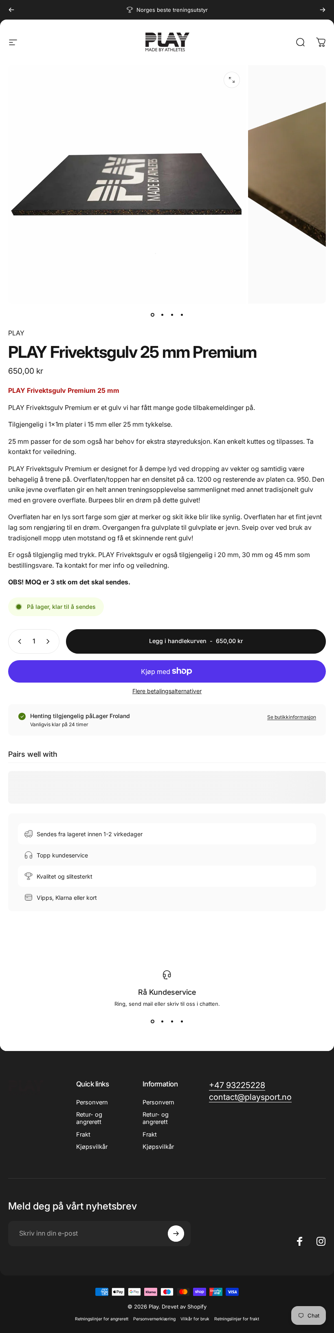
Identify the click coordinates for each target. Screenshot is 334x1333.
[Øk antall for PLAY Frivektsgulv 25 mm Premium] (49, 641)
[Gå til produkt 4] (182, 315)
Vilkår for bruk (194, 1319)
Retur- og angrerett (89, 1118)
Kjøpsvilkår (92, 1146)
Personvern (92, 1102)
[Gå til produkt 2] (162, 315)
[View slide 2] (162, 1022)
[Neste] (323, 10)
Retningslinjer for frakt (236, 1319)
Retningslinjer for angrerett (101, 1319)
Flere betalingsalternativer (167, 690)
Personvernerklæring (154, 1319)
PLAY (16, 333)
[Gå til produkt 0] (152, 315)
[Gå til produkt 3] (172, 315)
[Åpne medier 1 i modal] (232, 80)
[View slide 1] (152, 1022)
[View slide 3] (172, 1022)
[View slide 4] (182, 1022)
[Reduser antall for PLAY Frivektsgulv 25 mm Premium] (18, 641)
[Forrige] (11, 10)
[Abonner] (176, 1233)
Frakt (83, 1134)
